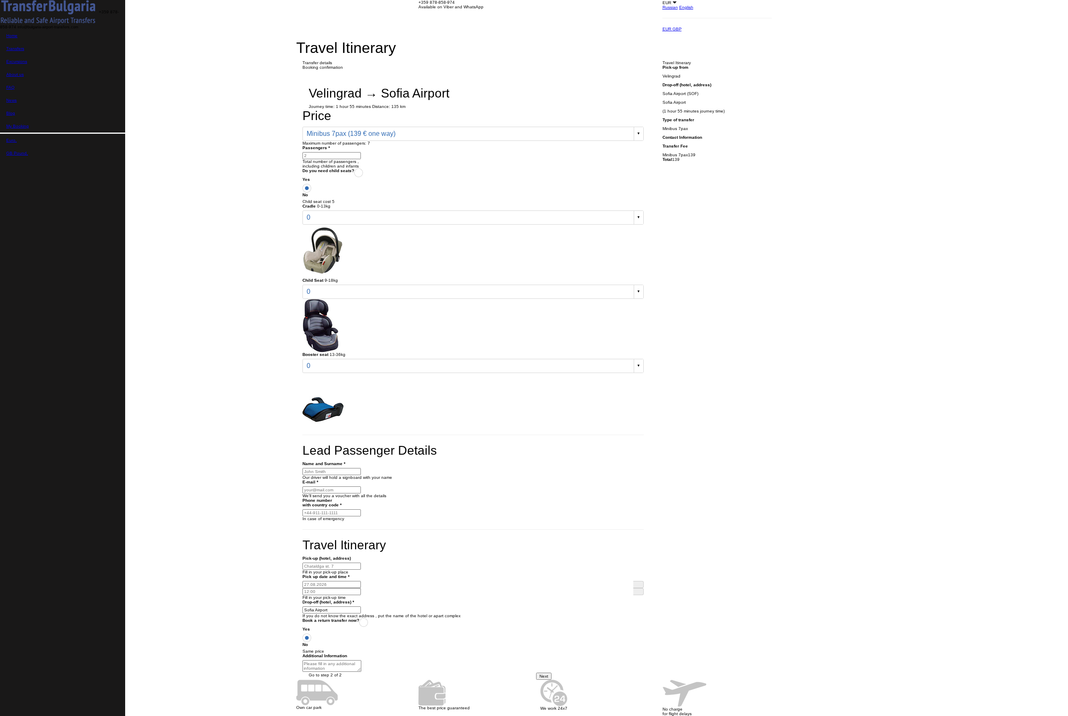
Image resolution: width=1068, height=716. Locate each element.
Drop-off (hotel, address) (328, 602)
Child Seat (312, 280)
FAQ (10, 87)
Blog (10, 113)
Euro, (11, 140)
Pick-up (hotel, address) (326, 558)
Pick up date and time (326, 576)
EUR (667, 29)
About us (15, 74)
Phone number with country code (322, 502)
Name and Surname (323, 463)
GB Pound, (17, 153)
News (11, 100)
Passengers (316, 147)
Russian (670, 7)
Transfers (15, 48)
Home (12, 35)
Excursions (16, 61)
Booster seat (315, 354)
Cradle (309, 206)
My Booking (17, 126)
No (305, 195)
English (686, 7)
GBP (677, 29)
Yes (306, 179)
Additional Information (324, 655)
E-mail (310, 482)
